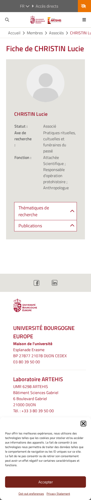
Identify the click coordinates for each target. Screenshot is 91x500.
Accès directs (47, 6)
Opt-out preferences (31, 493)
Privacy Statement (58, 493)
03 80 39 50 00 (26, 362)
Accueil (14, 33)
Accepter (45, 482)
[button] (83, 423)
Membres (35, 33)
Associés (56, 33)
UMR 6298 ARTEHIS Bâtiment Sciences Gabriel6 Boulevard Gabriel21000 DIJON (35, 395)
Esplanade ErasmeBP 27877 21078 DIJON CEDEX (40, 353)
